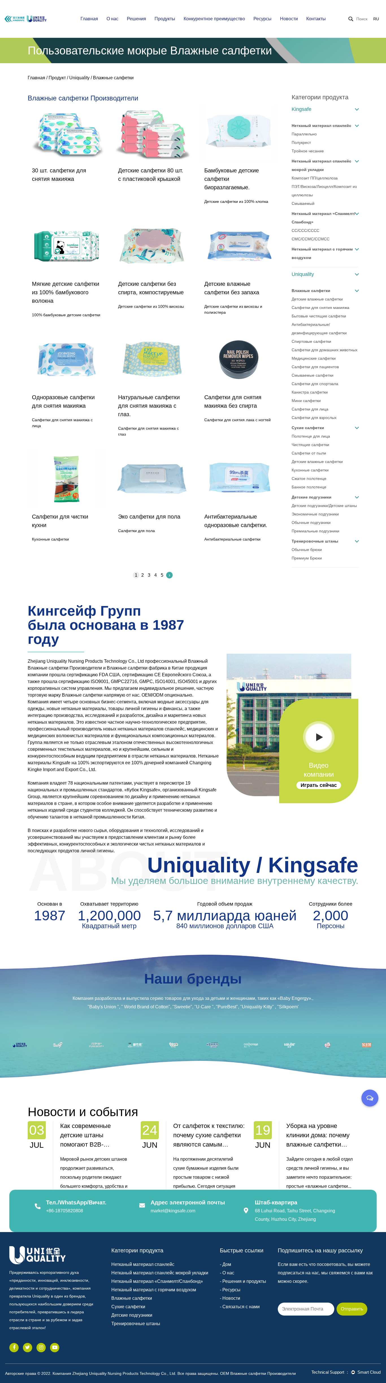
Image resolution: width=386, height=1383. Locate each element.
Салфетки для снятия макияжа (320, 307)
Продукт (57, 77)
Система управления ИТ (210, 26)
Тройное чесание (308, 151)
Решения (136, 18)
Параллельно (304, 134)
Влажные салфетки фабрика (137, 668)
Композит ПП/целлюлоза (315, 178)
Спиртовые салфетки (311, 341)
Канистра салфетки (310, 392)
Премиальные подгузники (315, 531)
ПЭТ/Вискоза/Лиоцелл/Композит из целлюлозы (324, 190)
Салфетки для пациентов (315, 367)
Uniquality (79, 77)
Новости (289, 18)
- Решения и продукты (243, 1281)
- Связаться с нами (240, 1306)
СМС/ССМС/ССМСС (310, 239)
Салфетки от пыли (309, 453)
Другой (277, 27)
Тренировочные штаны (315, 541)
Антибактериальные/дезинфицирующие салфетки (319, 328)
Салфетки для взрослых (314, 417)
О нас (112, 18)
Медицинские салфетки (314, 358)
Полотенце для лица (311, 436)
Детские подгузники (311, 497)
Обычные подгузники (311, 522)
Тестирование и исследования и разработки (210, 27)
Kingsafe (301, 109)
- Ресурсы (230, 1289)
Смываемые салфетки (312, 375)
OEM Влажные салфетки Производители (258, 1373)
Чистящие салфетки (310, 444)
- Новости (230, 1298)
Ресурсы (262, 18)
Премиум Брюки (307, 558)
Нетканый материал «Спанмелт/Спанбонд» (323, 217)
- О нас (227, 1272)
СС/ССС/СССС (305, 230)
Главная (89, 18)
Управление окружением (211, 25)
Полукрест (301, 142)
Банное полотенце (309, 487)
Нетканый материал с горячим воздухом (322, 253)
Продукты (165, 18)
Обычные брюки (307, 549)
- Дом (225, 1264)
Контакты (316, 18)
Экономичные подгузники (315, 514)
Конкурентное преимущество (214, 18)
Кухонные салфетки (310, 470)
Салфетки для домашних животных (324, 350)
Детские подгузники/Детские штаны (324, 505)
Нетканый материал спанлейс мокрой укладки (321, 165)
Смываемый (303, 203)
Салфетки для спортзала (315, 383)
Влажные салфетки (311, 290)
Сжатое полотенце (309, 478)
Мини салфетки (306, 400)
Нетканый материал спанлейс (321, 125)
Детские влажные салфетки (317, 299)
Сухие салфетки (308, 427)
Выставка (303, 27)
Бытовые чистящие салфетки (319, 316)
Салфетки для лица (310, 409)
